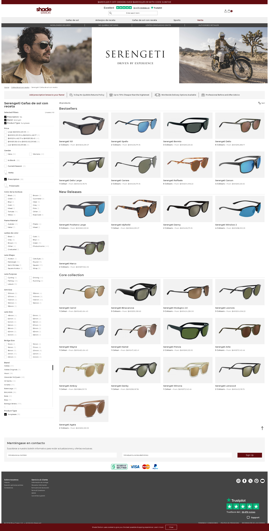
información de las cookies (253, 523)
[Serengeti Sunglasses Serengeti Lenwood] (240, 370)
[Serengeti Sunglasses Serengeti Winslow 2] (240, 209)
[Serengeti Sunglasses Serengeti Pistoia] (188, 331)
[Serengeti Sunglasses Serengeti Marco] (83, 248)
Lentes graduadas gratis (158, 25)
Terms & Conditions (38, 490)
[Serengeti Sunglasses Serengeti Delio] (240, 125)
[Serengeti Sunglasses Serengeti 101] (83, 125)
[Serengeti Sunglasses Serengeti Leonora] (240, 292)
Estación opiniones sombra (13, 485)
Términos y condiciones (208, 523)
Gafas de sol (72, 20)
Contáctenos (8, 488)
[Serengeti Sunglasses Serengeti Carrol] (83, 292)
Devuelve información (39, 485)
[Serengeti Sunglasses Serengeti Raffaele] (188, 164)
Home (6, 87)
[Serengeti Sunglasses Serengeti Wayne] (83, 331)
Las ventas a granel (38, 496)
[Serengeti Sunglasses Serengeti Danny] (188, 209)
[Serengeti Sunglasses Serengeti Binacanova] (135, 292)
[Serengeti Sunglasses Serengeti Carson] (240, 164)
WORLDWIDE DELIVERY (60, 25)
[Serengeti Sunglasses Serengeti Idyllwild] (135, 209)
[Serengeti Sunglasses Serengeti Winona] (188, 370)
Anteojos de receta (105, 20)
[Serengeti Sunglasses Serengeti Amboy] (83, 370)
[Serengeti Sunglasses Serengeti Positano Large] (83, 209)
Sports (177, 20)
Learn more (158, 527)
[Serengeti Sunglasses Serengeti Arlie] (240, 331)
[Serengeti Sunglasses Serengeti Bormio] (188, 125)
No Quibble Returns (108, 25)
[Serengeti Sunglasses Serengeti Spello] (135, 125)
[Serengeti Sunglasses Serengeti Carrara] (135, 164)
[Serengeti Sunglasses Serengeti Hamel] (135, 331)
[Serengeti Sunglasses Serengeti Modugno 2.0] (188, 292)
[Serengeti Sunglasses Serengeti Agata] (83, 409)
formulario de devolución (40, 488)
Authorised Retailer (209, 25)
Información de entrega (40, 482)
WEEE (34, 493)
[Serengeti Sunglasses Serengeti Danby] (135, 370)
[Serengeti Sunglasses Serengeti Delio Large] (83, 164)
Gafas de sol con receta (144, 20)
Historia (7, 482)
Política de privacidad (230, 523)
